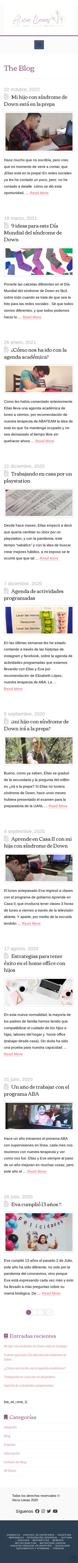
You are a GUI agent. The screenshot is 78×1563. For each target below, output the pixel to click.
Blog (7, 1436)
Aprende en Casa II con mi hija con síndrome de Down (38, 842)
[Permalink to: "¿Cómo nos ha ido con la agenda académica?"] (39, 379)
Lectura (66, 1537)
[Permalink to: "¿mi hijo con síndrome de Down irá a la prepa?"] (39, 750)
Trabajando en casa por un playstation (38, 477)
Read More (39, 193)
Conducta (13, 1535)
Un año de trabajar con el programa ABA (36, 1090)
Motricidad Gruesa (53, 1543)
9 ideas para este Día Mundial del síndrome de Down (33, 232)
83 (49, 1312)
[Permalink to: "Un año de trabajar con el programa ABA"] (39, 1116)
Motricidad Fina (26, 1543)
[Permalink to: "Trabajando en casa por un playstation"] (39, 503)
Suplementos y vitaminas (32, 1548)
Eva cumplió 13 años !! (36, 1203)
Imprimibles (16, 1537)
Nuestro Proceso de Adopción (31, 1546)
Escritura (64, 1535)
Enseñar (9, 1444)
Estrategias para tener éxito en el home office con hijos (34, 962)
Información (12, 1453)
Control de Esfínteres (38, 1535)
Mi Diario (10, 1470)
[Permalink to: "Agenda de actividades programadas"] (39, 620)
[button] (39, 44)
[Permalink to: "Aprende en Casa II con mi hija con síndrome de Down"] (39, 868)
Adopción (10, 1427)
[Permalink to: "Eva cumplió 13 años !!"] (39, 1232)
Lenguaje (23, 1540)
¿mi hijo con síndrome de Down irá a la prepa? (36, 725)
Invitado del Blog (15, 1462)
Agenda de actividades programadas (34, 594)
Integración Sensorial (42, 1537)
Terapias (58, 1548)
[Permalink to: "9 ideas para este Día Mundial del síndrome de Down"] (39, 261)
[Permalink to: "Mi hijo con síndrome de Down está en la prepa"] (39, 132)
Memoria (58, 1540)
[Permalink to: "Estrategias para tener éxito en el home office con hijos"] (39, 992)
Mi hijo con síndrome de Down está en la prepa (35, 100)
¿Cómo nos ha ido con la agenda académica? (35, 353)
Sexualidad (62, 1546)
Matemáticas (41, 1540)
